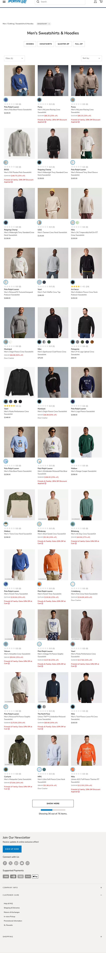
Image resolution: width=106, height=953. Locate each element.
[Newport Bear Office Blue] (6, 461)
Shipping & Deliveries (12, 908)
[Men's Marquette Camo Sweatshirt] (19, 750)
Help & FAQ (8, 903)
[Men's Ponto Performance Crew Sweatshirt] (19, 382)
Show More (53, 803)
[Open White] (6, 162)
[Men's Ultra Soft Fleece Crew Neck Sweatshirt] (53, 750)
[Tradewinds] (6, 644)
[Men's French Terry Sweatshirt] (19, 564)
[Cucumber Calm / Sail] (77, 222)
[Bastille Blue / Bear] (6, 100)
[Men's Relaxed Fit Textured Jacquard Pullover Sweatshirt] (19, 263)
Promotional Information (13, 921)
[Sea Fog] (39, 282)
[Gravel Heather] (77, 342)
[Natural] (10, 342)
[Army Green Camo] (6, 769)
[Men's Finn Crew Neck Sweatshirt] (86, 564)
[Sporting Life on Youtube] (22, 863)
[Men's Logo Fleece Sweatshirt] (86, 382)
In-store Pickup (9, 916)
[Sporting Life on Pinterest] (16, 863)
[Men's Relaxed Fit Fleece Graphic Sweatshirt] (19, 687)
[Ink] (44, 282)
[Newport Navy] (73, 401)
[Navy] (6, 222)
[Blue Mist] (39, 769)
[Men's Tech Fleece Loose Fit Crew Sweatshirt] (86, 687)
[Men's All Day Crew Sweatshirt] (86, 504)
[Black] (39, 162)
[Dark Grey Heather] (44, 342)
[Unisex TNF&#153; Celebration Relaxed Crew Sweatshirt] (53, 687)
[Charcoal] (15, 401)
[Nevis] (39, 644)
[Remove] (49, 24)
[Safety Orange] (73, 769)
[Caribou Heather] (39, 222)
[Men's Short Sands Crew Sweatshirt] (53, 504)
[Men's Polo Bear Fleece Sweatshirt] (19, 80)
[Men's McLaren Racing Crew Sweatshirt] (53, 80)
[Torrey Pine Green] (82, 342)
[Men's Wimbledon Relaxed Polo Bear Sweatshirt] (53, 442)
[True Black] (20, 401)
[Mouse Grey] (73, 100)
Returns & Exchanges (12, 912)
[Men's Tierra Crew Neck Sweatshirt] (19, 504)
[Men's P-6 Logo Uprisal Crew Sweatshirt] (86, 322)
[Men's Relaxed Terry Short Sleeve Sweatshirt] (86, 143)
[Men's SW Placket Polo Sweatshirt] (19, 143)
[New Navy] (87, 342)
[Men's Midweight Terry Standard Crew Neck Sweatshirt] (53, 143)
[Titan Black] (39, 100)
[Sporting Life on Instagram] (27, 863)
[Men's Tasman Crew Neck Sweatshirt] (53, 203)
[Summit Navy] (39, 706)
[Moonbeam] (73, 584)
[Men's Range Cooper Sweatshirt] (86, 442)
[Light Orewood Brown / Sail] (73, 222)
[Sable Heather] (73, 644)
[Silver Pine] (44, 769)
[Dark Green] (73, 461)
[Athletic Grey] (6, 342)
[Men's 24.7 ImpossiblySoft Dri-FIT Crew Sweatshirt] (86, 203)
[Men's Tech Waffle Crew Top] (53, 263)
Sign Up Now (12, 849)
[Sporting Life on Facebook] (5, 863)
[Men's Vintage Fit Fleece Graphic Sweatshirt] (53, 624)
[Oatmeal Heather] (39, 524)
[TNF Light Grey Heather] (44, 706)
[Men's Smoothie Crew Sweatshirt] (19, 624)
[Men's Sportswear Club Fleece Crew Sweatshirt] (53, 322)
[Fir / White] (49, 342)
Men (4, 24)
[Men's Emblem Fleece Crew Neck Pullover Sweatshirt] (86, 263)
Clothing (11, 24)
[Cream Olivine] (6, 524)
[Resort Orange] (39, 584)
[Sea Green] (73, 524)
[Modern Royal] (6, 584)
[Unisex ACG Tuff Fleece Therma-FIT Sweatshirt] (86, 750)
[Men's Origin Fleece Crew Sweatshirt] (19, 322)
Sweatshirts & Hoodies (24, 24)
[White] (73, 162)
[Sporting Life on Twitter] (10, 863)
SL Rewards (8, 925)
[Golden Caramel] (92, 342)
